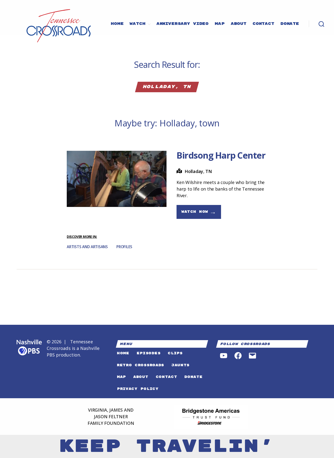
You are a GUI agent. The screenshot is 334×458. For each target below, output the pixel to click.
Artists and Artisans (87, 246)
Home (117, 24)
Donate (289, 24)
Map (220, 24)
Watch (137, 24)
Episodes (148, 353)
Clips (175, 353)
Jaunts (180, 365)
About (238, 24)
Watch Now (198, 212)
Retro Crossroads (140, 365)
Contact (263, 24)
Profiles (124, 246)
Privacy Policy (137, 389)
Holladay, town (189, 123)
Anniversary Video (182, 24)
